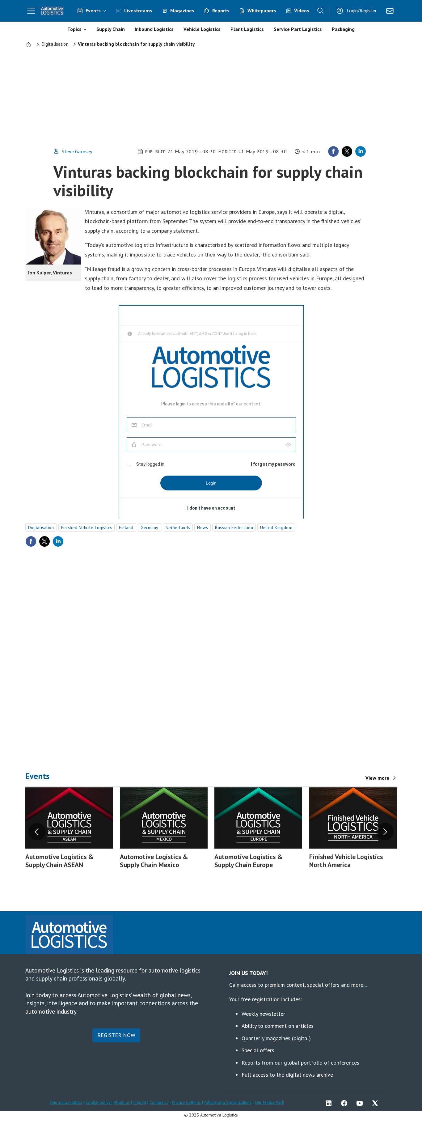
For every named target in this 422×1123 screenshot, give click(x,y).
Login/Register (362, 10)
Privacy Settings (186, 1102)
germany (149, 527)
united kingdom (276, 527)
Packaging (343, 29)
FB (345, 1103)
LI (330, 1103)
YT (361, 1103)
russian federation (234, 527)
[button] (37, 831)
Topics (74, 29)
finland (126, 527)
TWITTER (376, 1103)
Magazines (182, 10)
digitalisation (41, 527)
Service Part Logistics (298, 29)
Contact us (159, 1102)
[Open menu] (31, 10)
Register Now (116, 1035)
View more (377, 778)
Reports (221, 10)
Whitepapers (261, 10)
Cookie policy (99, 1102)
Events (93, 10)
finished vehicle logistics (86, 527)
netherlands (178, 527)
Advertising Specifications (227, 1102)
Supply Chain (110, 29)
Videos (301, 10)
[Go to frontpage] (52, 10)
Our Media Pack (269, 1102)
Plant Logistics (247, 29)
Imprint (139, 1102)
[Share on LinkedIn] (360, 151)
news (202, 527)
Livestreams (138, 10)
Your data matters (65, 1102)
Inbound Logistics (154, 29)
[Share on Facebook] (333, 151)
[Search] (320, 11)
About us (122, 1102)
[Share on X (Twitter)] (346, 151)
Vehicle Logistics (202, 29)
